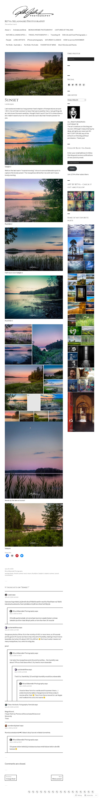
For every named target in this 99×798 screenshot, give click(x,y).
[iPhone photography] (68, 791)
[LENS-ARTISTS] (64, 791)
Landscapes (9, 104)
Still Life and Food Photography (73, 35)
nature (29, 573)
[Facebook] (69, 84)
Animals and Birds (19, 30)
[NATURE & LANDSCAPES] (45, 791)
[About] (29, 791)
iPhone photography (35, 40)
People (8, 40)
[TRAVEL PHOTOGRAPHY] (49, 791)
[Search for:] (80, 59)
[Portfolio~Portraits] (84, 791)
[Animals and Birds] (33, 791)
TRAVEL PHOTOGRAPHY (38, 35)
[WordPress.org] (83, 84)
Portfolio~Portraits (31, 45)
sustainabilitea (13, 627)
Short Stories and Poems (67, 45)
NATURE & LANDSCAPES (15, 35)
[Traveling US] (53, 791)
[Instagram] (76, 84)
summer (51, 573)
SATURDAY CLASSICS (53, 40)
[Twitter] (72, 84)
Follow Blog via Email (79, 148)
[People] (60, 791)
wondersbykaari (14, 726)
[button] (18, 334)
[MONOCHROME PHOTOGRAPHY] (37, 791)
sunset (57, 573)
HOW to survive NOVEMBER (73, 40)
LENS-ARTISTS (19, 40)
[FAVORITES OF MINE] (88, 791)
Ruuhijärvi (35, 573)
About (7, 30)
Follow (72, 169)
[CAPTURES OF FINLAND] (41, 791)
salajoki (46, 573)
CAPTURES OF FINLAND (64, 30)
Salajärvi (41, 573)
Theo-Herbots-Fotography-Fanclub (21, 705)
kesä (25, 573)
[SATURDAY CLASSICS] (72, 791)
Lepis (10, 595)
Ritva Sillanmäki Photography (25, 21)
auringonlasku (9, 573)
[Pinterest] (80, 84)
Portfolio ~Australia (13, 45)
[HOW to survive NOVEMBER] (76, 791)
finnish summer (18, 573)
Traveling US (55, 35)
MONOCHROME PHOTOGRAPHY (40, 30)
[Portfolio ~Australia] (80, 791)
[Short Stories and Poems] (92, 791)
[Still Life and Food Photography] (56, 791)
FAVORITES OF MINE (48, 45)
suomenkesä (9, 575)
